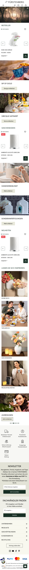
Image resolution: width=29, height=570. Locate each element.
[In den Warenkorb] (25, 56)
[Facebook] (16, 551)
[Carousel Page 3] (13, 423)
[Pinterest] (19, 551)
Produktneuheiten (8, 388)
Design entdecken (9, 88)
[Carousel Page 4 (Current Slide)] (15, 423)
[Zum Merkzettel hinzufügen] (25, 29)
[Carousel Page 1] (10, 423)
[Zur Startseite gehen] (14, 2)
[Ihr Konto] (22, 5)
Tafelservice (5, 328)
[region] (14, 43)
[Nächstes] (26, 44)
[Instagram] (10, 551)
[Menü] (3, 5)
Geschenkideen (6, 358)
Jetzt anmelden (14, 492)
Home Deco (5, 298)
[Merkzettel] (18, 5)
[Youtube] (13, 551)
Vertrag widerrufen (14, 545)
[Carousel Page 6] (18, 423)
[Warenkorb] (26, 5)
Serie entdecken (8, 121)
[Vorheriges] (3, 44)
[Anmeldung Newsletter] (25, 566)
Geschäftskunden (8, 532)
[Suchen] (15, 5)
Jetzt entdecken (7, 419)
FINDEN (14, 515)
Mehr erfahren (8, 191)
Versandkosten (22, 563)
